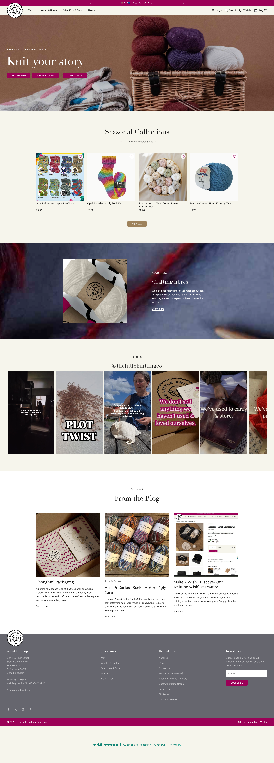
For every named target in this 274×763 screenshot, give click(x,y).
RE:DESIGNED (19, 75)
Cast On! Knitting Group (171, 683)
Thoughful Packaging (55, 582)
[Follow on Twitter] (15, 709)
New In (91, 10)
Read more (42, 606)
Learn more (158, 308)
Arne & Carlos (113, 581)
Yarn (30, 10)
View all (137, 224)
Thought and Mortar (256, 722)
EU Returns (165, 694)
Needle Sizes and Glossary (173, 678)
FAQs (161, 663)
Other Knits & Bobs (72, 10)
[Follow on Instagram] (23, 709)
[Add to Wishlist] (80, 156)
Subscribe (237, 682)
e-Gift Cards (106, 678)
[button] (31, 412)
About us (163, 657)
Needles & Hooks (48, 10)
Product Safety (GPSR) (171, 673)
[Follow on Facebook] (8, 709)
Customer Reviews (169, 699)
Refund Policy (166, 689)
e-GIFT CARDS (74, 75)
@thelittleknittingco (137, 365)
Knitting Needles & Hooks (142, 141)
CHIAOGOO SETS (46, 75)
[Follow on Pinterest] (30, 709)
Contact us (164, 668)
